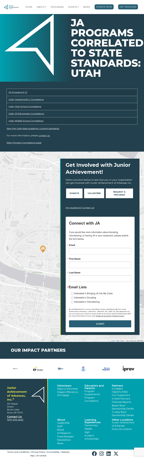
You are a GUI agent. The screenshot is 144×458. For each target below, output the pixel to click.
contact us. (44, 135)
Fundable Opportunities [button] (120, 390)
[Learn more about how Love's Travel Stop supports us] (38, 369)
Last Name (74, 272)
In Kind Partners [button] (121, 398)
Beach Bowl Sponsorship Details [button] (123, 407)
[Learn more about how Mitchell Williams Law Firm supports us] (83, 369)
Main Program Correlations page (24, 142)
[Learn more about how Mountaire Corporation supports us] (106, 369)
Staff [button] (59, 426)
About (41, 7)
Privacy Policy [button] (38, 452)
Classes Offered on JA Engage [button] (67, 394)
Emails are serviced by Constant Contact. (110, 316)
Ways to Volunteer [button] (67, 388)
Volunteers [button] (64, 385)
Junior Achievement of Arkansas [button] (123, 424)
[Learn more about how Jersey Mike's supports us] (15, 369)
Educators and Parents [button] (94, 387)
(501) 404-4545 (15, 419)
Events (72, 7)
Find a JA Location (122, 429)
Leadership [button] (63, 423)
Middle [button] (88, 429)
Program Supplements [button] (92, 393)
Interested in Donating (85, 297)
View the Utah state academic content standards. (33, 128)
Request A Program (119, 193)
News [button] (60, 443)
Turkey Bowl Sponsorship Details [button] (123, 413)
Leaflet (112, 341)
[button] (45, 7)
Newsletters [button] (64, 440)
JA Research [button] (64, 433)
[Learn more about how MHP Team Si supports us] (128, 369)
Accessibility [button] (53, 452)
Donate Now (104, 7)
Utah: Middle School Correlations (25, 120)
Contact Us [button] (14, 416)
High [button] (87, 432)
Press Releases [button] (65, 436)
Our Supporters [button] (121, 395)
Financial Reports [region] (121, 402)
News (86, 7)
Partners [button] (117, 385)
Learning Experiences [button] (93, 421)
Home (28, 7)
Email (72, 245)
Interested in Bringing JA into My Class (93, 293)
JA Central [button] (41, 455)
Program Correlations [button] (91, 399)
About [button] (61, 420)
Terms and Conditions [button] (18, 452)
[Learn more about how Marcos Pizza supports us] (60, 369)
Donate (74, 193)
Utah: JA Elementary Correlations (26, 113)
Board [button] (60, 429)
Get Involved (128, 7)
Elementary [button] (91, 425)
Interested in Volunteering (87, 301)
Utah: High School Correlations (24, 106)
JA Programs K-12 (17, 92)
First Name (75, 259)
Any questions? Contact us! (80, 207)
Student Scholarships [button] (92, 437)
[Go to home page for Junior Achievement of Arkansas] (11, 7)
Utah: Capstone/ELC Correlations (26, 99)
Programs (57, 7)
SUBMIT (100, 323)
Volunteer (94, 193)
